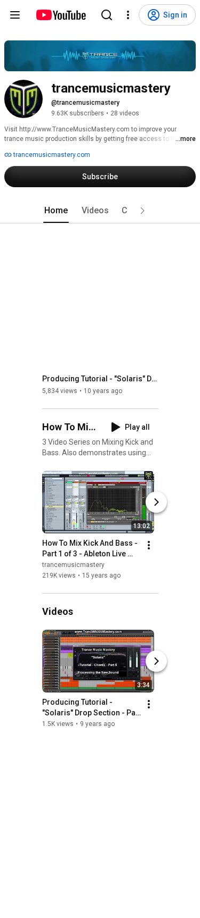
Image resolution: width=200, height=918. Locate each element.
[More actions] (148, 545)
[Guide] (15, 15)
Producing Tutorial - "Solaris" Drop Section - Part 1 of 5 (100, 378)
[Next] (156, 502)
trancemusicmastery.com (51, 154)
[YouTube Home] (60, 15)
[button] (142, 210)
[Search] (106, 15)
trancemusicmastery (73, 565)
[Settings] (128, 15)
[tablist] (100, 210)
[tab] (56, 210)
